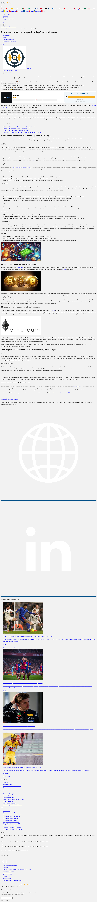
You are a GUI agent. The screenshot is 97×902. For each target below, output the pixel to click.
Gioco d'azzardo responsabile (10, 865)
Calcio (4, 644)
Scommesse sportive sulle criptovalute (12, 812)
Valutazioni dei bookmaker (9, 19)
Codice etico (6, 867)
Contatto (5, 787)
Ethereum (52, 310)
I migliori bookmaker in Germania (11, 816)
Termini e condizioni (8, 874)
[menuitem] (3, 9)
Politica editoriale (7, 873)
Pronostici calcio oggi (8, 794)
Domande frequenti (7, 784)
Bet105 (16, 95)
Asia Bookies (6, 811)
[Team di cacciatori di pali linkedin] (48, 596)
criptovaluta (20, 267)
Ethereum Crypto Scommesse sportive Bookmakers (15, 130)
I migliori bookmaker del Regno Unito (12, 814)
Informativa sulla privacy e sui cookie (12, 786)
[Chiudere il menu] (4, 25)
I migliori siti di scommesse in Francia (12, 829)
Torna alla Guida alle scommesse (8, 27)
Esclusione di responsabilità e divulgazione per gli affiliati (17, 869)
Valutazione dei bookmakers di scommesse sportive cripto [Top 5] (19, 126)
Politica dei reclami (7, 878)
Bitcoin (33, 160)
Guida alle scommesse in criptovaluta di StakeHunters (62, 392)
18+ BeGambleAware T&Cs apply (80, 101)
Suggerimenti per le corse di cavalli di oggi (13, 799)
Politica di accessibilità (8, 871)
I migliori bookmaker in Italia (10, 820)
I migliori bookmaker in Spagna (10, 818)
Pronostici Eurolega (8, 801)
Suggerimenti (6, 14)
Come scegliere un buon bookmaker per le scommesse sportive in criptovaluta (22, 132)
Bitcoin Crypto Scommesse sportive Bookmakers (15, 128)
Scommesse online (77, 386)
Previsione (16, 648)
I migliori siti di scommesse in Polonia (12, 824)
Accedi (2, 22)
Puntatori (5, 16)
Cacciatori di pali (5, 28)
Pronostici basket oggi (8, 795)
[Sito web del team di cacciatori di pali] (48, 500)
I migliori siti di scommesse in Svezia (12, 827)
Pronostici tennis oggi (8, 797)
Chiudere (7, 900)
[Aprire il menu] (2, 25)
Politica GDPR (6, 876)
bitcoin (64, 269)
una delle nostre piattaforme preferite (21, 167)
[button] (48, 7)
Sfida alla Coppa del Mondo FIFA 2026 (12, 805)
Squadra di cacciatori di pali (9, 399)
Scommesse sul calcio (8, 648)
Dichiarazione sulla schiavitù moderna (12, 880)
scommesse (6, 773)
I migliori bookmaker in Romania (11, 822)
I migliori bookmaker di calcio (10, 825)
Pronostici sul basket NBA (9, 803)
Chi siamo (5, 782)
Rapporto (2, 900)
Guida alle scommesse (8, 18)
